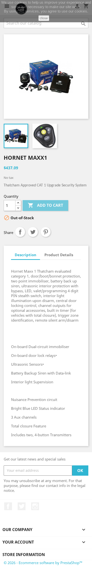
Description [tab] (25, 254)
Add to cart (45, 205)
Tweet (33, 232)
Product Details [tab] (58, 254)
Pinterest (46, 232)
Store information (23, 554)
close (44, 18)
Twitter (22, 506)
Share (20, 232)
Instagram (35, 506)
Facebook (8, 506)
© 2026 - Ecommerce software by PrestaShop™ (43, 562)
